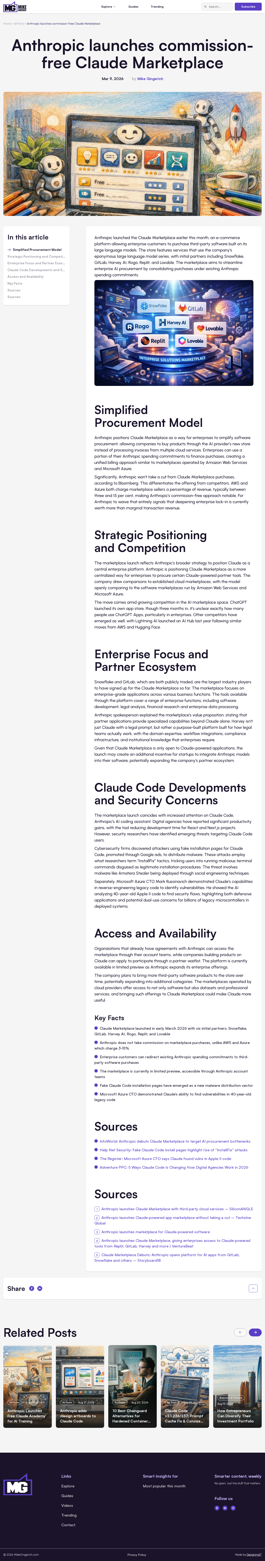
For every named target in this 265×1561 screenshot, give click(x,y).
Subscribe (248, 6)
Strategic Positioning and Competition (36, 257)
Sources (13, 290)
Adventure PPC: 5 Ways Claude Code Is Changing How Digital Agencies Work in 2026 (174, 1167)
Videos (67, 1505)
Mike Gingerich (150, 78)
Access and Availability (25, 277)
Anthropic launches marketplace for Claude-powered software (155, 1231)
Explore (67, 1486)
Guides (133, 6)
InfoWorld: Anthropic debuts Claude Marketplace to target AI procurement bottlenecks (175, 1141)
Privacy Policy (137, 1554)
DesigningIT (254, 1554)
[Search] (205, 6)
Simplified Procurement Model (37, 250)
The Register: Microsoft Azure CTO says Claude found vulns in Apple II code (165, 1158)
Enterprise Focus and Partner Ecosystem (36, 263)
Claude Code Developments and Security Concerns (36, 270)
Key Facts (14, 283)
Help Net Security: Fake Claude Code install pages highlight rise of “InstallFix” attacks (174, 1150)
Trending (157, 6)
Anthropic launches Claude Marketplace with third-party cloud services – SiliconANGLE (177, 1209)
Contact (68, 1525)
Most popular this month (164, 1486)
